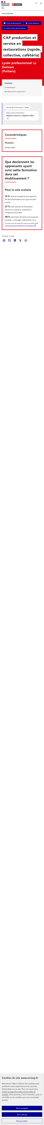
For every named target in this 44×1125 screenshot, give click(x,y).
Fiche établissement (14, 23)
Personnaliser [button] (22, 1121)
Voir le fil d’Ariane (7, 13)
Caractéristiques (10, 87)
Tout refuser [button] (22, 1114)
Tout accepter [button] (22, 1108)
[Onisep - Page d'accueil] (17, 4)
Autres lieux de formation (16, 28)
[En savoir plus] (8, 118)
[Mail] (9, 240)
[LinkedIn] (15, 240)
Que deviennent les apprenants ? (15, 91)
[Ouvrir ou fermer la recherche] (36, 3)
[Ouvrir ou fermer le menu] (41, 3)
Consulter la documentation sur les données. (19, 226)
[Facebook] (25, 240)
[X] (20, 240)
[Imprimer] (4, 240)
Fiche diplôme (33, 23)
